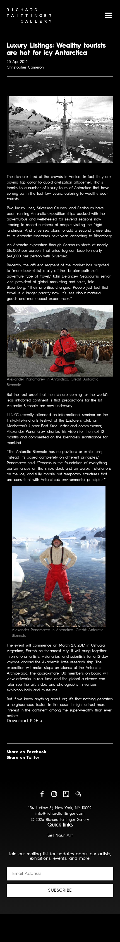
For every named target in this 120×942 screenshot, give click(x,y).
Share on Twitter (23, 758)
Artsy (66, 794)
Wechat (78, 794)
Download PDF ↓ (25, 721)
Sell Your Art (60, 835)
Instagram (54, 794)
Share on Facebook (26, 752)
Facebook (42, 794)
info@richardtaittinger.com (59, 814)
